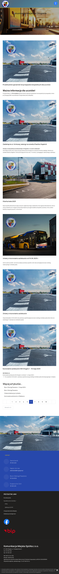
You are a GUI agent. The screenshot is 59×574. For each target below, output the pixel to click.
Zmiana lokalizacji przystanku (12, 393)
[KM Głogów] (5, 3)
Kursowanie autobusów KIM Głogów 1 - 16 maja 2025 (21, 369)
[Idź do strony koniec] (54, 402)
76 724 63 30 (13, 478)
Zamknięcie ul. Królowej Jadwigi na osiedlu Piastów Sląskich (25, 144)
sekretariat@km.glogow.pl (16, 470)
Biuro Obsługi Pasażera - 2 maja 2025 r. (15, 387)
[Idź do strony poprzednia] (8, 402)
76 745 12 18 (13, 486)
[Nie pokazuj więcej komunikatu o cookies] (57, 570)
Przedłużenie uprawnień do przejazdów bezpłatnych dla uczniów (26, 85)
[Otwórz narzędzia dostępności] (55, 3)
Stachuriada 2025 (9, 201)
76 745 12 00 (13, 463)
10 (46, 402)
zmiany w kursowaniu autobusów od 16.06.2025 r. (20, 258)
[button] (12, 501)
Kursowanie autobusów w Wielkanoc (14, 396)
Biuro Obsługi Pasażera (11, 390)
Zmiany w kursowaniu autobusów (15, 313)
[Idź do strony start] (5, 402)
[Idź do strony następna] (50, 402)
